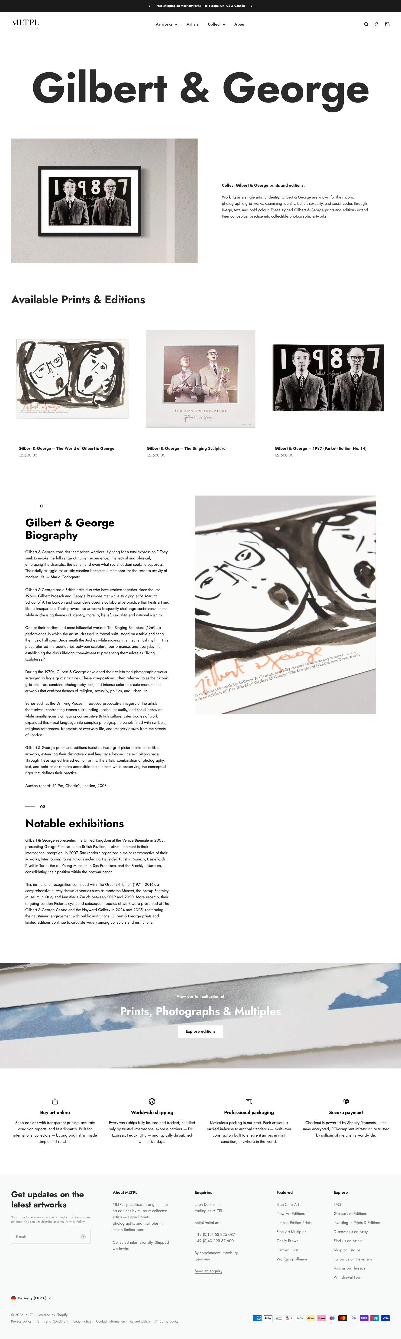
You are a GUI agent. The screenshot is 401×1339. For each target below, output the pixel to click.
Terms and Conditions (52, 1321)
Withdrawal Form (348, 1277)
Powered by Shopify (52, 1314)
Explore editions (201, 1031)
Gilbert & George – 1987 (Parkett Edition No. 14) (321, 448)
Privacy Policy (74, 1221)
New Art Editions (291, 1213)
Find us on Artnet (348, 1240)
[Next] (252, 5)
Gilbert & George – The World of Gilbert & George (66, 448)
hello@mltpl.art (207, 1222)
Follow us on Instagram (353, 1259)
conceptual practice (246, 216)
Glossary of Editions (350, 1213)
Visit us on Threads (349, 1268)
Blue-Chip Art (288, 1204)
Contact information (110, 1321)
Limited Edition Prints (294, 1222)
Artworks (164, 24)
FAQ (337, 1204)
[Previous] (149, 5)
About (240, 24)
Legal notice (82, 1321)
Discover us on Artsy (351, 1231)
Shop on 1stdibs (347, 1250)
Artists (192, 24)
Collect (214, 24)
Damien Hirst (287, 1250)
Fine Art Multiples (291, 1231)
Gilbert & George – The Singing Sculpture (186, 448)
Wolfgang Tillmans (292, 1259)
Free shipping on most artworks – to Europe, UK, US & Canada (200, 5)
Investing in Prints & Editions (357, 1222)
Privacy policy (21, 1321)
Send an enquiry (208, 1271)
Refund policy (140, 1321)
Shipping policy (166, 1321)
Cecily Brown (287, 1240)
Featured (285, 1192)
